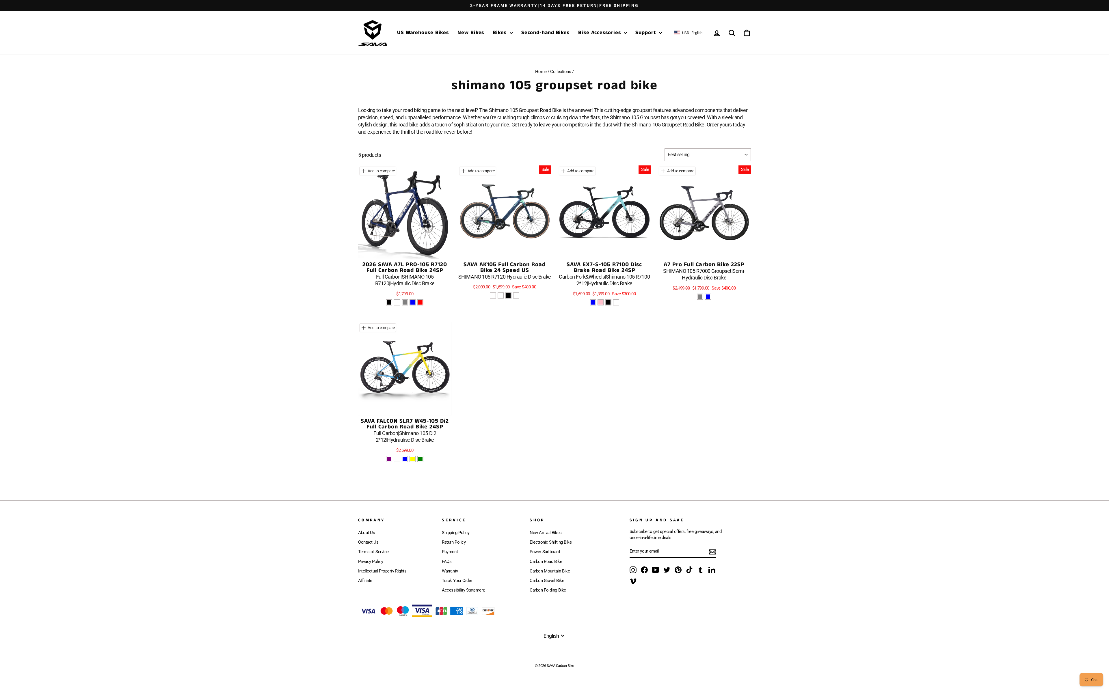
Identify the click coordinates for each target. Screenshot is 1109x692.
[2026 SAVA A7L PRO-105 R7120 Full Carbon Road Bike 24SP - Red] (420, 302)
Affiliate (365, 580)
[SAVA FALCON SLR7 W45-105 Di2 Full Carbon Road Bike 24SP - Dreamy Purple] (389, 459)
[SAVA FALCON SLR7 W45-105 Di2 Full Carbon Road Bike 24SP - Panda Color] (397, 459)
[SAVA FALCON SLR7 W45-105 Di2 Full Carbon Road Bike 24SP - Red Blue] (404, 459)
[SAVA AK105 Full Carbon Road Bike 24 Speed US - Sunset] (500, 295)
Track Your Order (457, 580)
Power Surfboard (545, 551)
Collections (560, 71)
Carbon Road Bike (546, 561)
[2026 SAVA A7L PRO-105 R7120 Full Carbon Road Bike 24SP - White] (397, 302)
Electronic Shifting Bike (551, 542)
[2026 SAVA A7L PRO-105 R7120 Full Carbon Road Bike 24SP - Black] (389, 302)
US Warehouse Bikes (423, 32)
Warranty (450, 571)
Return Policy (454, 542)
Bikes (500, 32)
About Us (366, 532)
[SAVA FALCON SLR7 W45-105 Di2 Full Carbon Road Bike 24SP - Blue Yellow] (412, 459)
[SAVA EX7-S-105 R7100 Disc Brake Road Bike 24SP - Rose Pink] (600, 302)
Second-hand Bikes (545, 32)
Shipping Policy (455, 532)
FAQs (446, 561)
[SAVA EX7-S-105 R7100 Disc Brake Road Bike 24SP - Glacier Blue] (593, 302)
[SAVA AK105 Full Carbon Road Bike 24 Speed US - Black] (508, 295)
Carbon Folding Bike (548, 590)
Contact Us (368, 542)
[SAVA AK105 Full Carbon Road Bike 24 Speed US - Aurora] (493, 295)
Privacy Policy (370, 561)
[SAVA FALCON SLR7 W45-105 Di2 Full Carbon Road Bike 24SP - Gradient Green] (420, 459)
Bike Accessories (600, 32)
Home (540, 71)
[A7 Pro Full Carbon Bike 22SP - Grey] (700, 296)
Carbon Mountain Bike (550, 571)
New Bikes (470, 32)
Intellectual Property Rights (382, 571)
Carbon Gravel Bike (547, 580)
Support (646, 32)
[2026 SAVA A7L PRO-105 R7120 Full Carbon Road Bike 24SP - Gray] (404, 302)
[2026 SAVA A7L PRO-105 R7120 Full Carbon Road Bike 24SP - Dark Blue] (412, 302)
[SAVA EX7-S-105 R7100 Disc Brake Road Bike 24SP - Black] (608, 302)
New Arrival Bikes (545, 532)
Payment (450, 551)
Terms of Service (373, 551)
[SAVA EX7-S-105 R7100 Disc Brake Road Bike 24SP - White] (616, 302)
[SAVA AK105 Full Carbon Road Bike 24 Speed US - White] (516, 295)
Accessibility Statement (463, 590)
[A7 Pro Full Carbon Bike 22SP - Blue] (708, 296)
